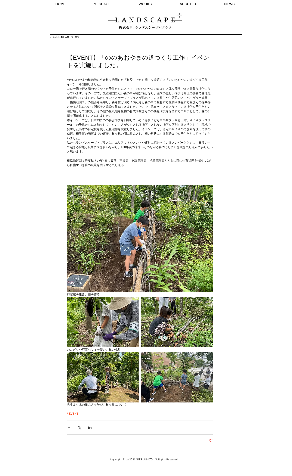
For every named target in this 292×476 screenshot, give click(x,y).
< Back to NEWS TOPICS (64, 37)
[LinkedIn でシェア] (90, 427)
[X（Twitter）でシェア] (79, 427)
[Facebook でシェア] (69, 427)
